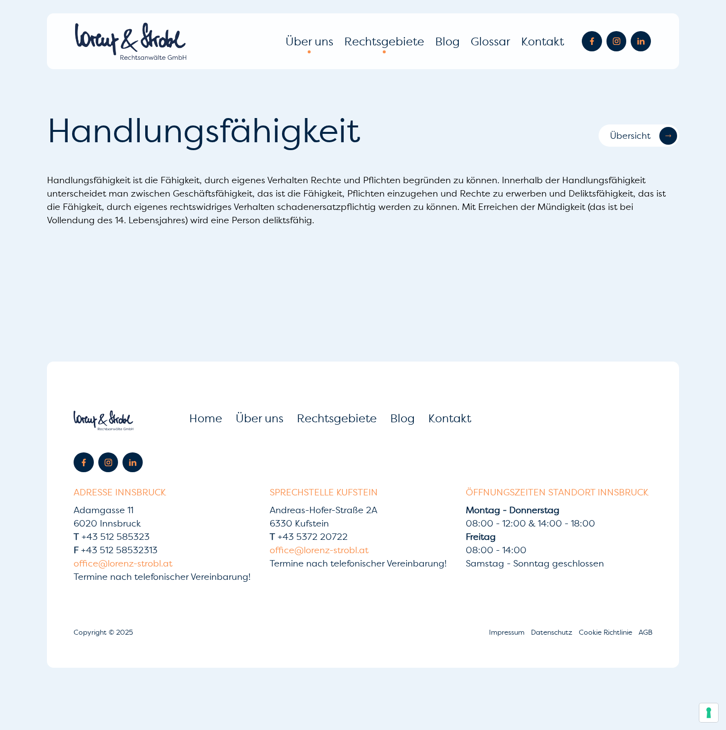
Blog (447, 41)
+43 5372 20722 (309, 536)
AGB (645, 632)
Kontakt (542, 41)
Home (205, 418)
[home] (130, 41)
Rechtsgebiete (384, 41)
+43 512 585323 (112, 536)
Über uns (309, 41)
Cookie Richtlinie (606, 632)
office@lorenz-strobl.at (123, 563)
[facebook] (592, 41)
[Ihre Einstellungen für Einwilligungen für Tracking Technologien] (708, 712)
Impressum (507, 632)
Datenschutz (552, 632)
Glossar (490, 41)
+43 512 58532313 (116, 550)
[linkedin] (641, 41)
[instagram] (616, 41)
